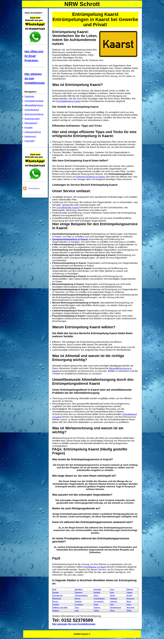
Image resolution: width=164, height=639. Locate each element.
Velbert (96, 610)
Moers (129, 604)
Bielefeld (97, 592)
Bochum (56, 592)
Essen (112, 589)
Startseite (29, 96)
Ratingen (97, 607)
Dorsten (55, 601)
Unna (77, 610)
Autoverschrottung (33, 114)
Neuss (77, 607)
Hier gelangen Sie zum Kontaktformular (73, 624)
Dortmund (97, 589)
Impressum (30, 136)
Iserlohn (56, 604)
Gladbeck (78, 601)
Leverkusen (79, 604)
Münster (130, 592)
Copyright (29, 141)
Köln (54, 589)
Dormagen (130, 598)
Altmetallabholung (33, 105)
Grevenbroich (98, 601)
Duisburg (130, 589)
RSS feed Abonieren (34, 188)
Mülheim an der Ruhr (60, 607)
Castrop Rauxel (99, 598)
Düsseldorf (78, 589)
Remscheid (130, 607)
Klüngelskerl (30, 123)
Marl (112, 604)
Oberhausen (57, 598)
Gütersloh (113, 601)
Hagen (96, 595)
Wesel (112, 610)
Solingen (56, 610)
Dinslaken (113, 598)
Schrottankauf (31, 109)
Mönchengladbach (81, 595)
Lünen (96, 604)
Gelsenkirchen (58, 595)
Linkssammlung (32, 132)
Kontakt (28, 127)
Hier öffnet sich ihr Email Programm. (33, 56)
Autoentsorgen (32, 118)
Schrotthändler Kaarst (68, 207)
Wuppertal (78, 592)
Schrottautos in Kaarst (94, 567)
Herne (129, 601)
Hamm (112, 595)
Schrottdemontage (34, 101)
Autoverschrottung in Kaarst (90, 176)
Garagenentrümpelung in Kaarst (70, 239)
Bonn (112, 592)
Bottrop (77, 598)
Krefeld (129, 595)
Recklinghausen (115, 607)
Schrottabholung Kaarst (68, 101)
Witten (129, 610)
